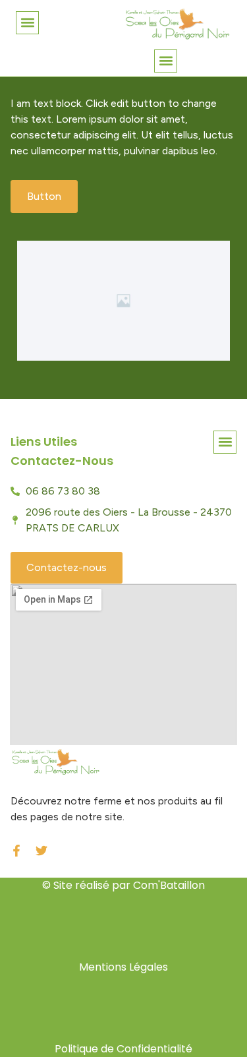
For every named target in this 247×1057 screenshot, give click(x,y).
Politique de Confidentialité (123, 1048)
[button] (27, 22)
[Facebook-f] (16, 851)
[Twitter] (41, 851)
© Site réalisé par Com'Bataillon (123, 885)
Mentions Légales (123, 967)
